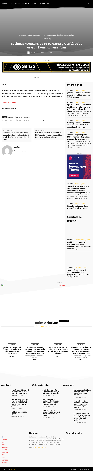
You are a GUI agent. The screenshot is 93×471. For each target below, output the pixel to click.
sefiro (35, 52)
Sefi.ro (13, 469)
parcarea (26, 120)
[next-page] (48, 365)
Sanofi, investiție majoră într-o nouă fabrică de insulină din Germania (20, 391)
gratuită (5, 120)
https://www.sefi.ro (20, 151)
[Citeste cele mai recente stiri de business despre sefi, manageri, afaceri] (5, 4)
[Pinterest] (57, 77)
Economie (22, 35)
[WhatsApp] (63, 77)
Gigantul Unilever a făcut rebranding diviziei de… (77, 207)
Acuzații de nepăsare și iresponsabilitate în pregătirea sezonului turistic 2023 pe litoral (79, 273)
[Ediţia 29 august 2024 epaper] (5, 414)
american (11, 117)
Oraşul (19, 120)
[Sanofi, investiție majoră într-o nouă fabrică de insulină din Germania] (5, 392)
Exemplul (27, 117)
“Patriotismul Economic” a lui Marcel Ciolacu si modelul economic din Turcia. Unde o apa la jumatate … (20, 403)
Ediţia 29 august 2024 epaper (19, 413)
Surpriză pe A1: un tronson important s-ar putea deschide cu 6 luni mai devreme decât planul (78, 189)
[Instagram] (85, 4)
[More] (61, 120)
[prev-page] (43, 365)
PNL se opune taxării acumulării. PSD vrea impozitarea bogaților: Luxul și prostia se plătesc (48, 135)
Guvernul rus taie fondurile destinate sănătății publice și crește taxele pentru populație (81, 404)
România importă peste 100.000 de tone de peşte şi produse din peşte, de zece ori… (78, 138)
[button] (89, 3)
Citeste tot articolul (9, 102)
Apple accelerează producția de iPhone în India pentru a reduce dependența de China (79, 108)
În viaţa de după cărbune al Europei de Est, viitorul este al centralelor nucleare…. (82, 392)
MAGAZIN (12, 120)
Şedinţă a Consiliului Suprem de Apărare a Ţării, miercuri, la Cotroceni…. (79, 95)
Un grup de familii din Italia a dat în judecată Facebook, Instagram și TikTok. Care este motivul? (82, 417)
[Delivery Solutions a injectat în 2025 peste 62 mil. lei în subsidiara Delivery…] (58, 337)
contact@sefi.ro (40, 447)
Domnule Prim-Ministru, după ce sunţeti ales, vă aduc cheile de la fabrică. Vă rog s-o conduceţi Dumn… (16, 136)
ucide (4, 123)
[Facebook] (81, 4)
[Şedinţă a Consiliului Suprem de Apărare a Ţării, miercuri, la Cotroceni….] (11, 337)
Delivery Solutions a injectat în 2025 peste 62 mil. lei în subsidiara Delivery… (79, 125)
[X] (52, 77)
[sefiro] (29, 52)
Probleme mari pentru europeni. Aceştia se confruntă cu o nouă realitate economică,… (79, 245)
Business (19, 117)
